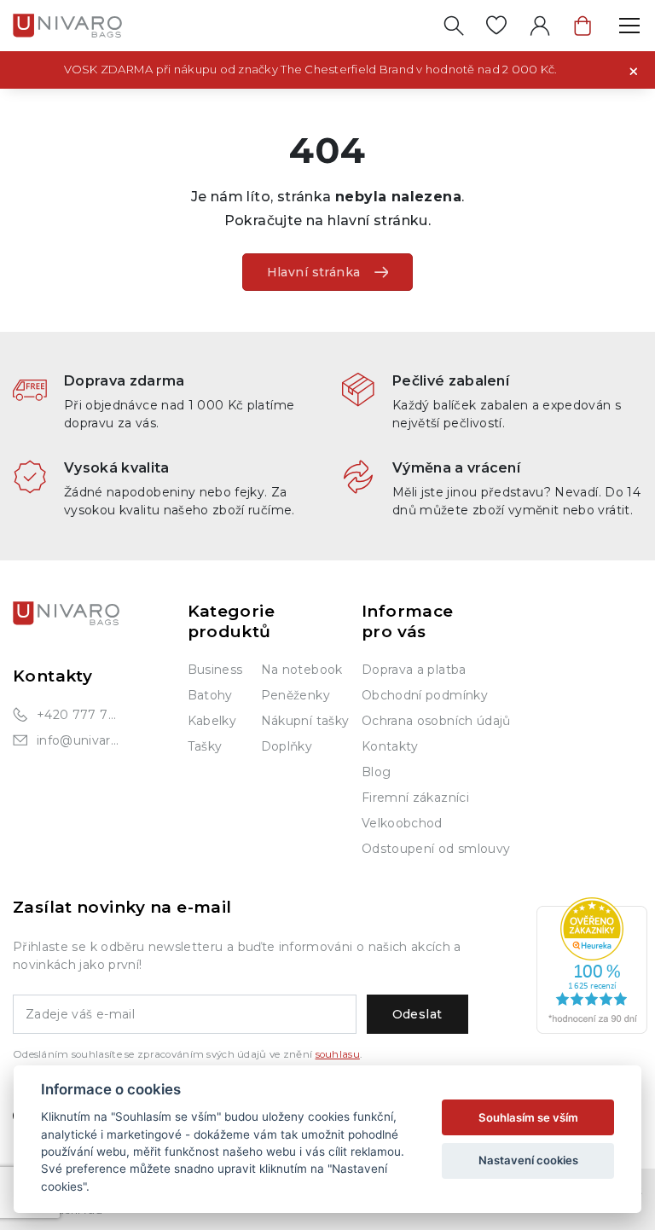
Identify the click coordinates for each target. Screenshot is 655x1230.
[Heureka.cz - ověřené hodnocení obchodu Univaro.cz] (591, 965)
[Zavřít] (633, 69)
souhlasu (338, 1054)
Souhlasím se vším (528, 1117)
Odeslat (417, 1014)
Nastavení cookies (528, 1160)
